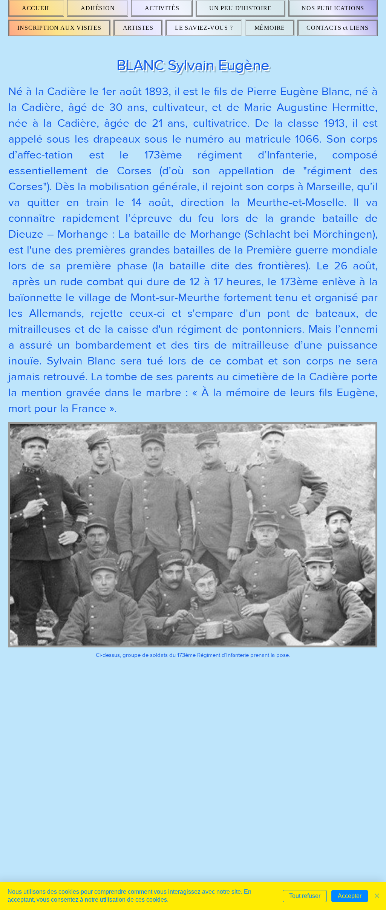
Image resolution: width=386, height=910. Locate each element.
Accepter (349, 896)
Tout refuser (304, 896)
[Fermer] (376, 896)
